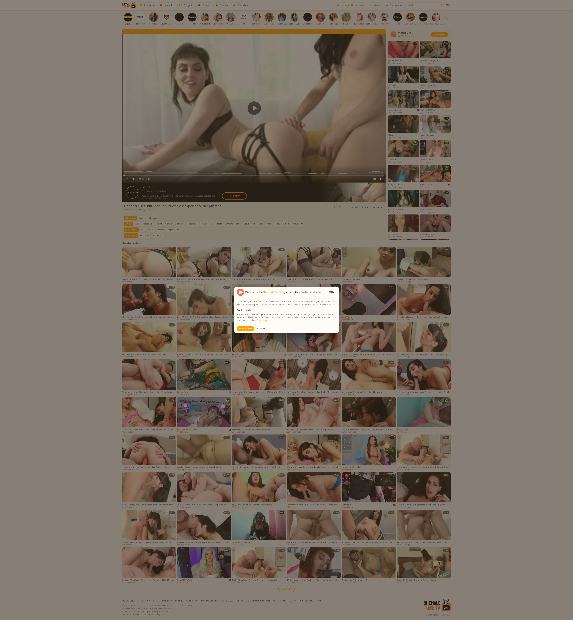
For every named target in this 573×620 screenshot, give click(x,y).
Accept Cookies (245, 328)
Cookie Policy (263, 320)
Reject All (261, 328)
